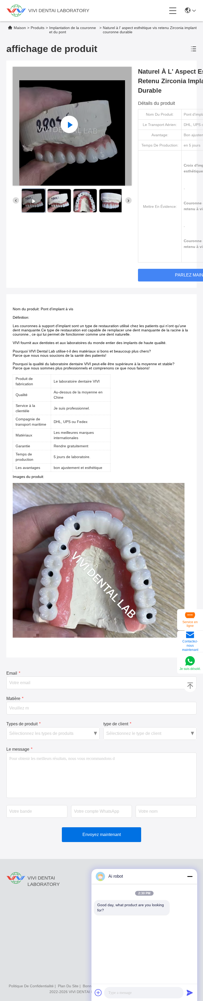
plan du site (68, 986)
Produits (37, 28)
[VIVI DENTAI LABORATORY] (16, 10)
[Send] (190, 992)
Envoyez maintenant (101, 834)
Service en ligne (190, 624)
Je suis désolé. (190, 669)
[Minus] (190, 876)
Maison (20, 28)
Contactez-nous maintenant (190, 646)
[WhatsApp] (190, 661)
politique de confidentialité (31, 986)
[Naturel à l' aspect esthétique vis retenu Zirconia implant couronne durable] (72, 126)
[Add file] (98, 992)
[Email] (190, 635)
